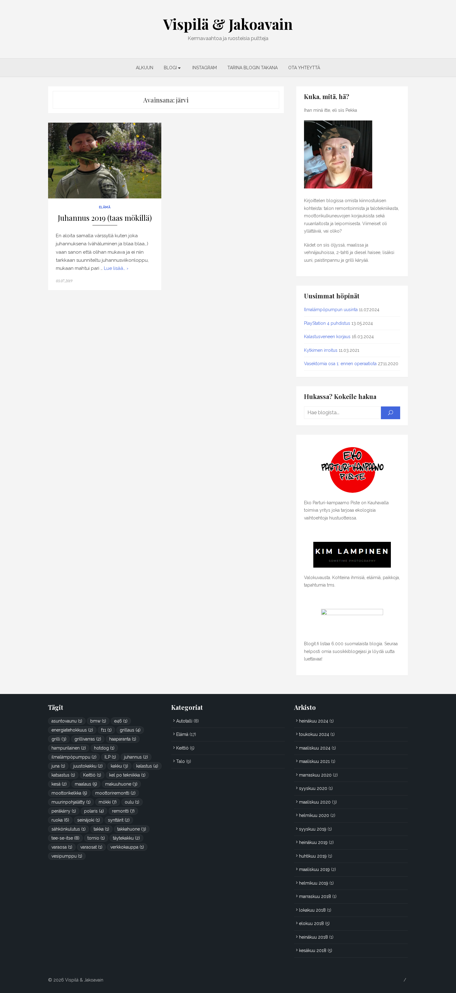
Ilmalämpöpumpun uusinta (331, 309)
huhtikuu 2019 (313, 856)
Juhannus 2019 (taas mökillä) (105, 218)
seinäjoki (88, 820)
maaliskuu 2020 (315, 802)
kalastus (147, 766)
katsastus (63, 775)
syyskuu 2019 (312, 829)
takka (101, 829)
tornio (96, 838)
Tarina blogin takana (252, 67)
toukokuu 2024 (314, 734)
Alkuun (144, 67)
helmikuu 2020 (314, 815)
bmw (98, 721)
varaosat (91, 847)
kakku (119, 766)
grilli (58, 739)
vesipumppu (66, 856)
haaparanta (122, 739)
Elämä (105, 207)
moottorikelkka (69, 793)
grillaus (130, 730)
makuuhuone (121, 784)
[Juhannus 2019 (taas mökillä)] (104, 160)
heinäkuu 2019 (313, 842)
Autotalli (184, 721)
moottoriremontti (115, 793)
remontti (123, 811)
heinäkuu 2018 (313, 937)
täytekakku (126, 838)
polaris (94, 811)
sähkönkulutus (68, 829)
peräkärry (63, 811)
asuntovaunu (66, 721)
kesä (59, 784)
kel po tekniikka (127, 775)
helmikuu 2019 (313, 883)
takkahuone (131, 829)
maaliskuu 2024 (314, 748)
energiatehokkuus (72, 730)
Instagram (204, 67)
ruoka (60, 820)
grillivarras (87, 739)
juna (58, 766)
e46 (120, 721)
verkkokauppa (127, 847)
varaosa (61, 847)
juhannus (136, 757)
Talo (180, 761)
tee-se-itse (65, 838)
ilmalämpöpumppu (73, 757)
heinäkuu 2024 (313, 721)
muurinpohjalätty (71, 802)
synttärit (119, 820)
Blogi (170, 67)
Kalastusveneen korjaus (327, 336)
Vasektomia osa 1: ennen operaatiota (340, 363)
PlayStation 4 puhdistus (327, 323)
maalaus (86, 784)
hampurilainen (68, 748)
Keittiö (92, 775)
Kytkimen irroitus (321, 350)
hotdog (104, 748)
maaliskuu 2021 (314, 761)
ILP (110, 757)
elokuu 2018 (311, 923)
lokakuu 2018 (312, 910)
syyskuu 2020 (313, 788)
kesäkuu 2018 (312, 950)
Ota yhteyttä (304, 67)
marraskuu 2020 (315, 775)
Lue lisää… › (116, 268)
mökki (108, 802)
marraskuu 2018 (315, 896)
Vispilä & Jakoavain (228, 24)
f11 (106, 730)
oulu (132, 802)
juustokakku (88, 766)
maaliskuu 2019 (314, 869)
